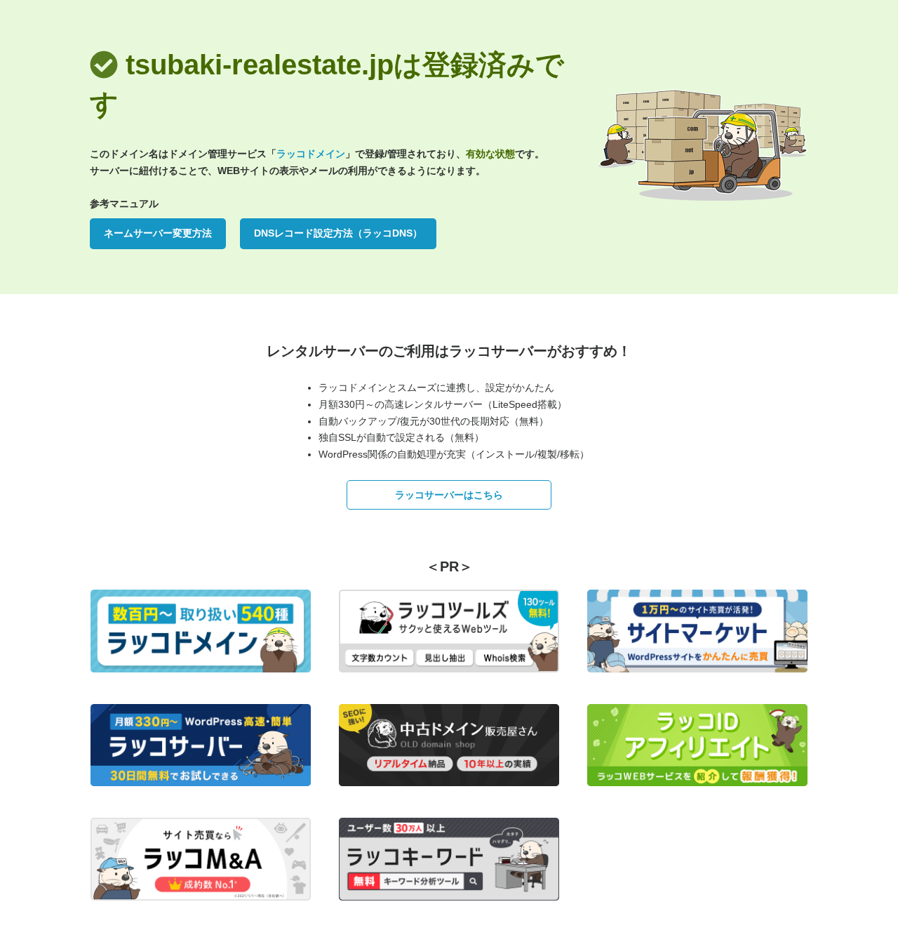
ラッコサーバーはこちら (449, 494)
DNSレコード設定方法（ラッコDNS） (338, 233)
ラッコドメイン (310, 153)
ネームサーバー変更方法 (158, 233)
